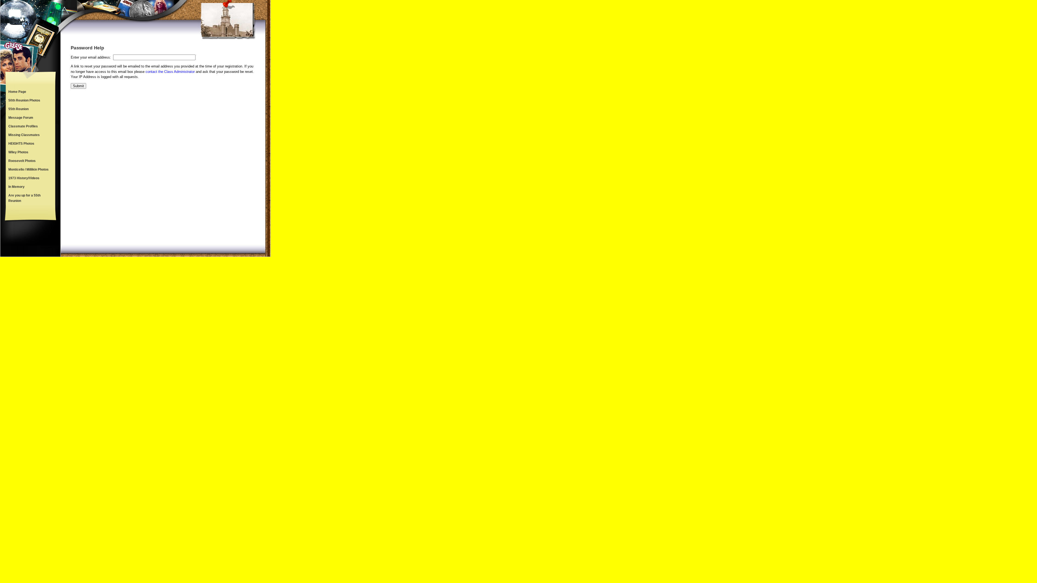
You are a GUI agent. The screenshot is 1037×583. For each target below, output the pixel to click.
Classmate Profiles (23, 126)
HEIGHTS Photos (21, 143)
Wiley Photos (18, 152)
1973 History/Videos (23, 178)
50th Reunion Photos (24, 100)
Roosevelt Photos (22, 161)
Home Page (17, 92)
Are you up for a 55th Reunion (24, 198)
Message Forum (20, 118)
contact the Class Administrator (170, 72)
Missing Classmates (24, 135)
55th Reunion (18, 109)
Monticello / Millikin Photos (28, 169)
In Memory (16, 187)
